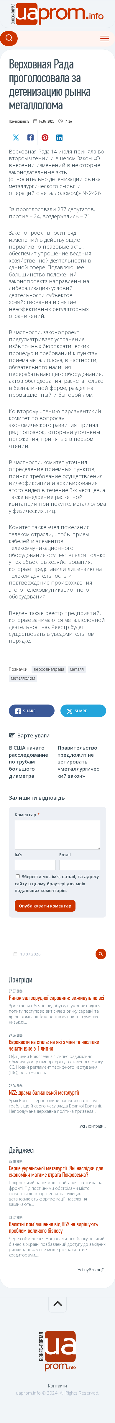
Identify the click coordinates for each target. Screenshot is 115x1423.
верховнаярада (49, 669)
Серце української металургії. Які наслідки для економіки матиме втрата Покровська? (56, 1172)
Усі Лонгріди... (92, 1126)
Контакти (57, 1386)
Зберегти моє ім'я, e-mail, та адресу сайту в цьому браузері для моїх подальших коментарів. (57, 883)
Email (65, 854)
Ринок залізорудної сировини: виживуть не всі (56, 998)
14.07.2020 (47, 121)
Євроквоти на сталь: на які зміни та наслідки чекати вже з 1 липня (54, 1045)
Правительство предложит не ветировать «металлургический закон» (78, 761)
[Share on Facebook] (30, 137)
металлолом (23, 678)
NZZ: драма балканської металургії (44, 1093)
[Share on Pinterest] (44, 137)
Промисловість (19, 121)
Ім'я (18, 854)
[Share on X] (16, 137)
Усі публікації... (92, 1269)
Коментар (27, 814)
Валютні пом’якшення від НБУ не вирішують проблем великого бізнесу (53, 1228)
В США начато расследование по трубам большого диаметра (28, 761)
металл (77, 669)
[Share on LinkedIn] (59, 137)
